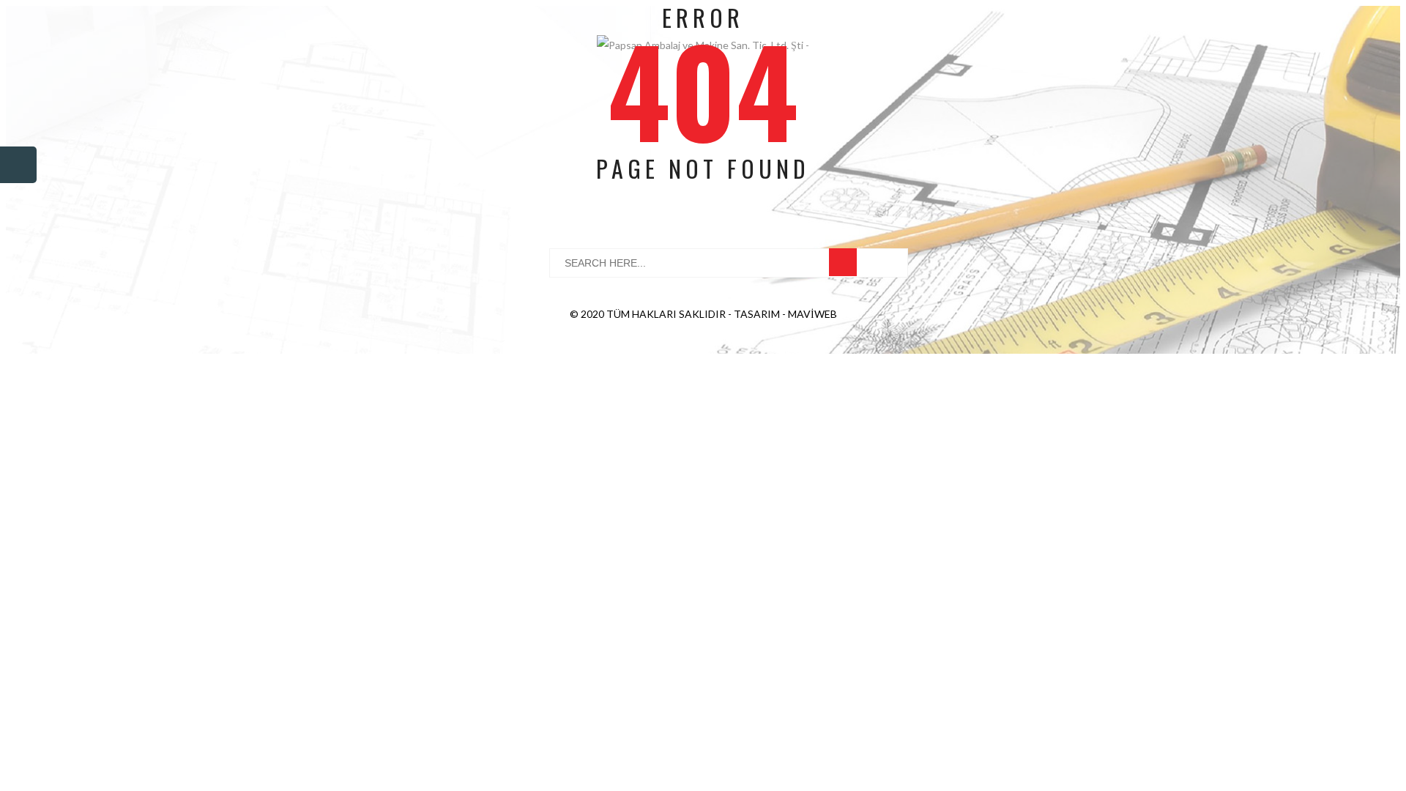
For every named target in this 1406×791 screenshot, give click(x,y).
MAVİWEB (812, 314)
